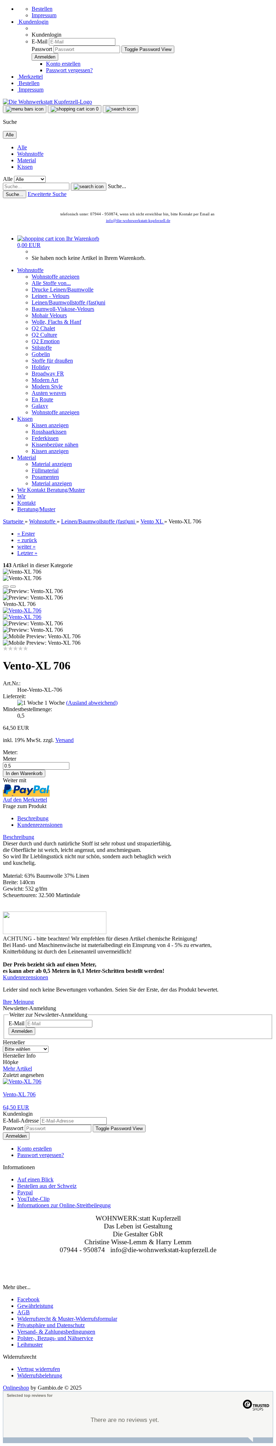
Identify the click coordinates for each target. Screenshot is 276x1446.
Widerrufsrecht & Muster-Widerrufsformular (67, 1319)
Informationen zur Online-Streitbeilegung (64, 1205)
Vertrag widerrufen (38, 1369)
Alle (22, 147)
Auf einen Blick (35, 1179)
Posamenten (45, 477)
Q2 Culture (44, 335)
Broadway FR (48, 373)
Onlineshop (16, 1388)
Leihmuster (30, 1345)
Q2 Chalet (43, 328)
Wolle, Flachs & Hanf (56, 322)
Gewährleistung (35, 1306)
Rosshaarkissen (49, 432)
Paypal (25, 1192)
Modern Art (45, 380)
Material (26, 160)
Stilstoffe (42, 348)
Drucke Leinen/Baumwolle (62, 289)
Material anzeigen (52, 464)
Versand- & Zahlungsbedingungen (56, 1332)
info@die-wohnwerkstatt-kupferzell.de (138, 220)
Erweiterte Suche (47, 194)
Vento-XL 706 (19, 1094)
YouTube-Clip (33, 1199)
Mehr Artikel (17, 1068)
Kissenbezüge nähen (55, 445)
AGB (23, 1312)
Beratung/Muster (66, 490)
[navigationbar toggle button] (24, 109)
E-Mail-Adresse (21, 1121)
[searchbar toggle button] (120, 109)
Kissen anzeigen (50, 425)
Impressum (44, 15)
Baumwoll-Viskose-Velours (63, 309)
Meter (9, 759)
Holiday (41, 367)
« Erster (26, 534)
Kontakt (37, 490)
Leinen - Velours (50, 296)
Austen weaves (49, 393)
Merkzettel (30, 77)
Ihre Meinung (18, 1002)
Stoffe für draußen (52, 361)
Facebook (28, 1299)
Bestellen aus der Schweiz (47, 1186)
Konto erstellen (63, 64)
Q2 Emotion (46, 341)
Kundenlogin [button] (33, 22)
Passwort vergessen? (69, 70)
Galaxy (40, 406)
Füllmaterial (45, 470)
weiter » (26, 547)
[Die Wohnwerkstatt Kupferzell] (47, 102)
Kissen (25, 167)
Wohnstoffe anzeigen (55, 277)
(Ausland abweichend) (92, 703)
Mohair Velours (49, 315)
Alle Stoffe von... (51, 283)
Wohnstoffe (30, 154)
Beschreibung (33, 818)
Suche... (117, 186)
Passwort (42, 49)
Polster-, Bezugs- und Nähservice (55, 1338)
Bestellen (42, 9)
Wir (22, 490)
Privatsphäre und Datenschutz (51, 1325)
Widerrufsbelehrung (39, 1375)
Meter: (10, 752)
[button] (6, 587)
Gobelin (41, 354)
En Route (42, 399)
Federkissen (45, 438)
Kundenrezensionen (40, 825)
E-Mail (39, 41)
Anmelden (22, 1031)
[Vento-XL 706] (22, 610)
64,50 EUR (16, 1107)
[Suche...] (88, 187)
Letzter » (27, 553)
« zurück (27, 540)
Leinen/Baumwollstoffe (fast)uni (68, 302)
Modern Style (47, 386)
